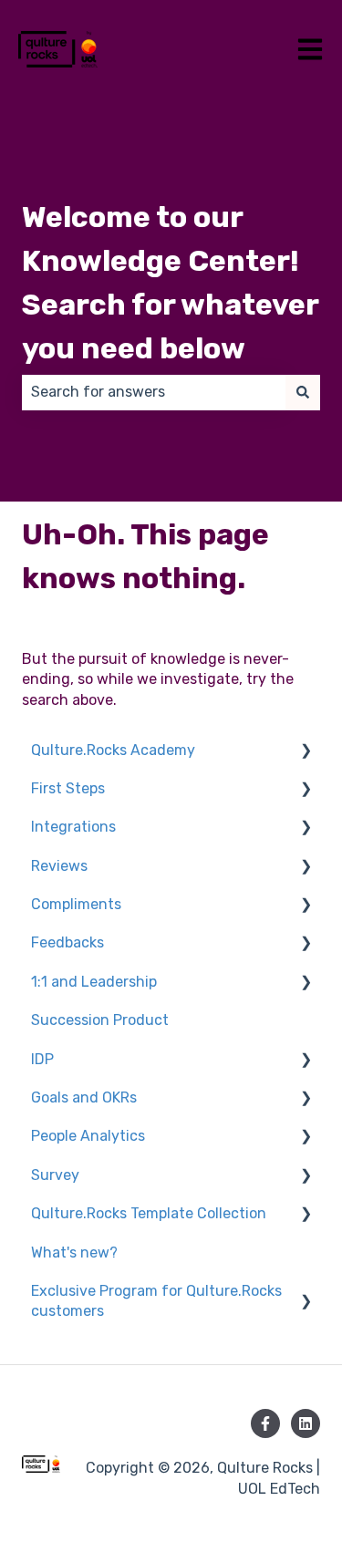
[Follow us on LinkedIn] (305, 1423)
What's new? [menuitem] (74, 1252)
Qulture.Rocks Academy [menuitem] (113, 750)
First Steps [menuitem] (68, 788)
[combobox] (153, 392)
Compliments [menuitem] (76, 904)
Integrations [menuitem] (73, 826)
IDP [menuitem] (42, 1059)
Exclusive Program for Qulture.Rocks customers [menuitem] (156, 1301)
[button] (305, 752)
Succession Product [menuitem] (100, 1020)
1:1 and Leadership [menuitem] (94, 981)
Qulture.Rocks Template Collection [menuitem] (148, 1213)
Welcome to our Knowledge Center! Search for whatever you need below (170, 283)
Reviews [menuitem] (59, 866)
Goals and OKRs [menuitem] (84, 1097)
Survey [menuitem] (55, 1175)
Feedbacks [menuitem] (67, 942)
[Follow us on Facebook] (265, 1423)
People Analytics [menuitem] (88, 1135)
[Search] (302, 392)
